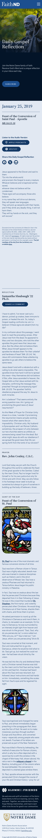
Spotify (13, 149)
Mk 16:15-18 (8, 123)
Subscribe (10, 84)
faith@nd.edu (26, 830)
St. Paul (5, 561)
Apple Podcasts (17, 142)
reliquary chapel (23, 761)
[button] (38, 4)
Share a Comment (15, 304)
